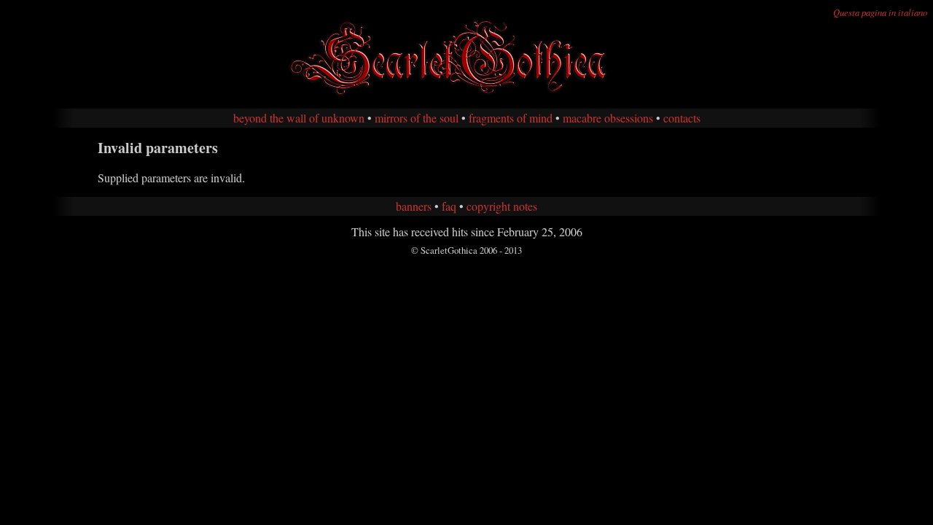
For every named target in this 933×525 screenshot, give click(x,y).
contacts (681, 117)
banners (414, 206)
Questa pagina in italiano (880, 12)
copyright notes (501, 206)
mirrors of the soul (416, 117)
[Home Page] (466, 93)
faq (449, 206)
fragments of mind (511, 117)
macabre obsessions (608, 117)
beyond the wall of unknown (298, 117)
